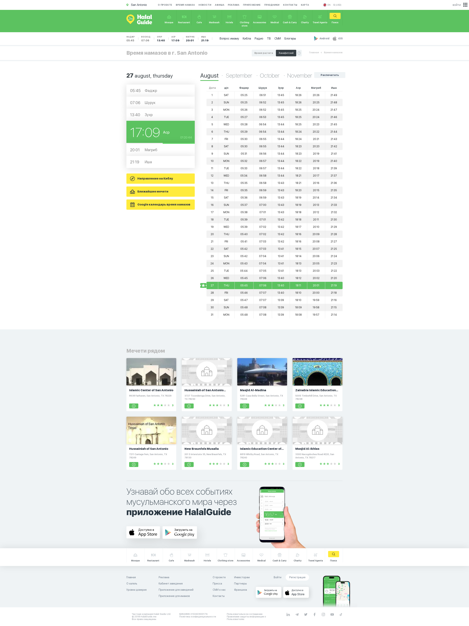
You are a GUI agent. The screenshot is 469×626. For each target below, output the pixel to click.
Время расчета (263, 53)
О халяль (131, 583)
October (270, 75)
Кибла (247, 38)
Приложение (252, 5)
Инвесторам (242, 577)
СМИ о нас (219, 589)
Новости (205, 5)
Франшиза (240, 589)
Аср (175, 39)
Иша (205, 39)
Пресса (217, 583)
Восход (146, 39)
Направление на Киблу (155, 178)
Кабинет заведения (171, 583)
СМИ (277, 38)
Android (325, 38)
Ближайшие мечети (152, 191)
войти (457, 5)
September (239, 75)
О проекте (165, 5)
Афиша (219, 5)
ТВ (269, 38)
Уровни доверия (136, 589)
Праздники (272, 5)
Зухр (161, 39)
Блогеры (290, 38)
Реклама (233, 5)
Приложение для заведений (176, 589)
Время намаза (185, 5)
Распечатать (330, 75)
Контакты (290, 5)
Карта (305, 5)
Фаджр (130, 39)
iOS (340, 38)
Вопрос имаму (229, 38)
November (299, 75)
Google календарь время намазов (163, 204)
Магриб (190, 39)
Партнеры (240, 583)
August (209, 75)
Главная (314, 52)
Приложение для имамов (174, 596)
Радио (259, 38)
